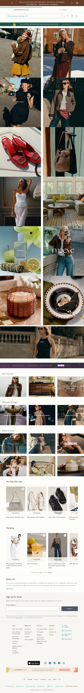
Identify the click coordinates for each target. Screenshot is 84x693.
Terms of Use (19, 686)
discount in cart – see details (48, 4)
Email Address (11, 605)
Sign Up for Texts (68, 634)
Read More (9, 588)
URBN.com (50, 686)
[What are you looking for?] (62, 16)
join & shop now (31, 4)
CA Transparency (30, 686)
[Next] (76, 504)
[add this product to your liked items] (23, 489)
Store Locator (66, 626)
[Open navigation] (76, 16)
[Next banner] (72, 3)
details (50, 572)
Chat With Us (68, 639)
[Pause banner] (77, 3)
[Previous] (8, 504)
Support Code (59, 686)
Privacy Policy (19, 617)
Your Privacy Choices (72, 686)
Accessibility (41, 686)
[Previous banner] (12, 3)
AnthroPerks (68, 630)
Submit (69, 609)
